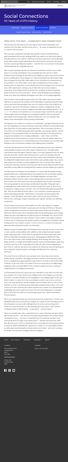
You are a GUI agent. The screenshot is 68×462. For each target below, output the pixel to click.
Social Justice (47, 32)
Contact (48, 1)
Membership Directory (38, 1)
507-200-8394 (43, 348)
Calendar (63, 1)
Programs (37, 340)
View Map (7, 354)
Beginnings (15, 27)
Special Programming (23, 32)
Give (28, 1)
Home (6, 340)
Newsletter (56, 1)
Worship (26, 340)
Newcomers (15, 340)
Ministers (53, 27)
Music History (36, 32)
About (47, 340)
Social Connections (42, 27)
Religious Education (27, 27)
